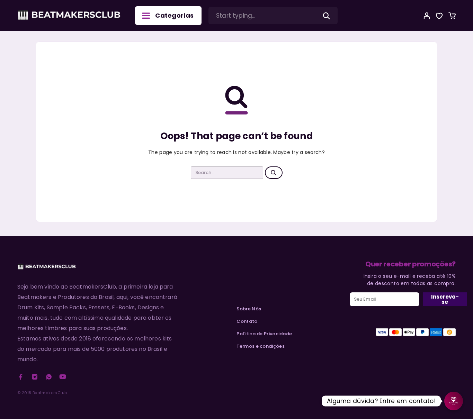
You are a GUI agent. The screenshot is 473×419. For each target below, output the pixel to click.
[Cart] (452, 17)
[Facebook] (21, 377)
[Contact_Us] (453, 401)
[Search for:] (227, 172)
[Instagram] (35, 377)
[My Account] (427, 16)
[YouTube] (63, 377)
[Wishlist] (439, 17)
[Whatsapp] (49, 377)
